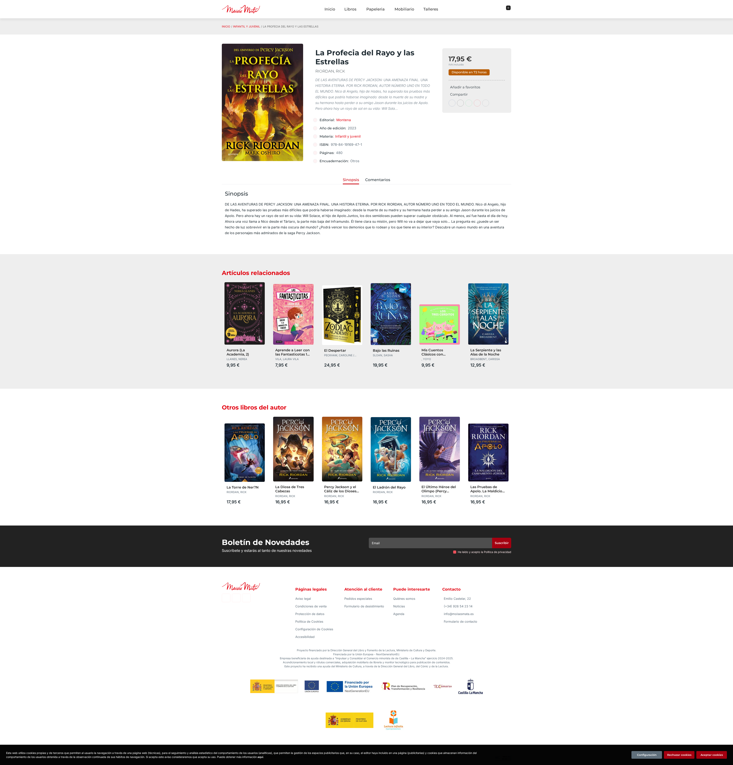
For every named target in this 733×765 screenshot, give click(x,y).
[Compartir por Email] (477, 103)
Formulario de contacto (460, 621)
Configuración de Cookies (314, 629)
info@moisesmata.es (459, 614)
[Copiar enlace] (485, 103)
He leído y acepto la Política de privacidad (484, 552)
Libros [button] (350, 9)
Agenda (398, 614)
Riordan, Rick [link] (330, 71)
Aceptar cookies (712, 755)
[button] (507, 9)
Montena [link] (343, 120)
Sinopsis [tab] (351, 179)
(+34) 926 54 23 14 (458, 606)
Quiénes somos (404, 599)
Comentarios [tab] (377, 179)
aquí (260, 757)
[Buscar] (504, 9)
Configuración (647, 755)
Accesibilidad (305, 637)
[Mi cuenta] (510, 9)
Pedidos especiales (358, 599)
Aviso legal (303, 599)
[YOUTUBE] (246, 598)
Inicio (226, 26)
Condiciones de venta (311, 606)
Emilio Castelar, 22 (457, 599)
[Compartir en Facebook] (452, 103)
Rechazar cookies (679, 755)
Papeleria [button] (375, 9)
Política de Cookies (309, 621)
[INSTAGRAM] (236, 598)
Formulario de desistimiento (364, 606)
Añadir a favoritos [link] (465, 87)
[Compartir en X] (460, 103)
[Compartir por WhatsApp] (468, 103)
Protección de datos (309, 614)
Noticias (399, 606)
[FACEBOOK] (226, 598)
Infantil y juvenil (246, 26)
